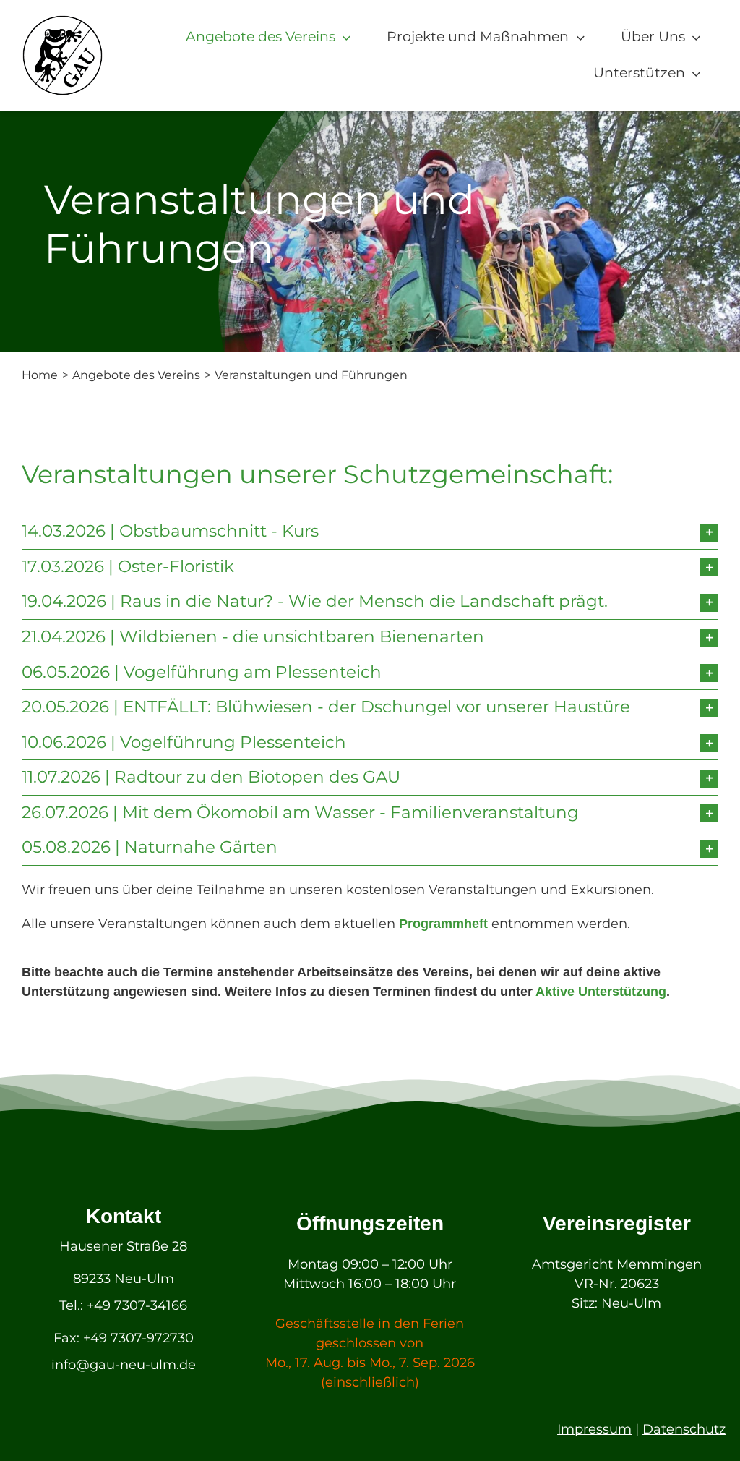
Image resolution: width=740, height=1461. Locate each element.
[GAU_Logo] (62, 21)
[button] (370, 531)
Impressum (594, 1429)
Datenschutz (684, 1429)
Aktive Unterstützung (600, 991)
